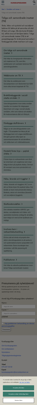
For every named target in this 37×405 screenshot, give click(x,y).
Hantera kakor (18, 400)
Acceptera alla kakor (18, 388)
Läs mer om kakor (24, 382)
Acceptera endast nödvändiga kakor (18, 394)
